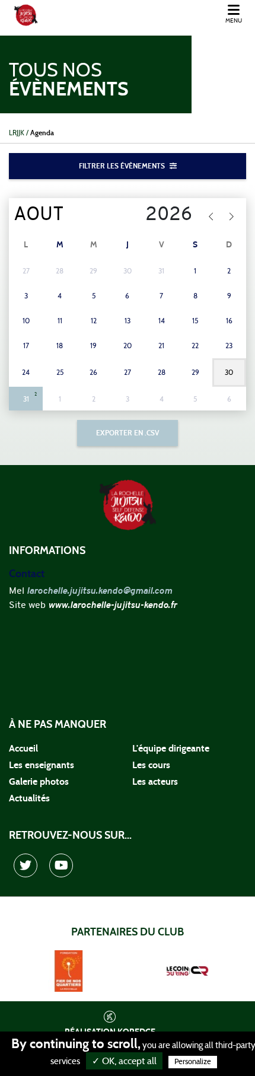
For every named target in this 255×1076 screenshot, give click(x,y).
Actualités (29, 798)
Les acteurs (155, 782)
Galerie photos (39, 782)
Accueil (23, 748)
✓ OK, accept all (124, 1061)
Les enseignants (41, 765)
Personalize (192, 1062)
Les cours (151, 765)
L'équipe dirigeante (170, 748)
